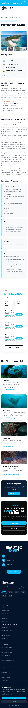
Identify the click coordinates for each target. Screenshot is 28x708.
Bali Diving (3, 607)
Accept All (14, 698)
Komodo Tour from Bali (6, 640)
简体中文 (10, 595)
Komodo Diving (4, 627)
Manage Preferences (14, 705)
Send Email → (14, 523)
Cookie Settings (5, 677)
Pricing (3, 667)
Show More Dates (14, 347)
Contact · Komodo (5, 683)
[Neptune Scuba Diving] (7, 582)
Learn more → (24, 3)
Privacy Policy (4, 672)
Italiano (4, 595)
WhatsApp (14, 528)
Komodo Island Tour (6, 633)
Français (10, 592)
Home (2, 17)
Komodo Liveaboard (6, 650)
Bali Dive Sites (4, 618)
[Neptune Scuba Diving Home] (7, 8)
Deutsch (23, 592)
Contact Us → (14, 572)
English (4, 592)
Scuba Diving (4, 658)
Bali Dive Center (9, 17)
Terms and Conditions (6, 669)
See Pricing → (14, 493)
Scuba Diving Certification (7, 660)
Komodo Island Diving (6, 638)
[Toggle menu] (25, 7)
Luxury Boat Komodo (6, 635)
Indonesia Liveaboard (6, 647)
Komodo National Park (6, 630)
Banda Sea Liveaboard (6, 655)
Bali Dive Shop (4, 621)
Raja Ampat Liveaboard (6, 652)
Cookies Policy (4, 675)
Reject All (14, 701)
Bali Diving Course (5, 613)
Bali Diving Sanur (5, 610)
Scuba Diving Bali (5, 605)
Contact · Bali (4, 680)
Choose (19, 314)
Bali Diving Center (5, 615)
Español (17, 592)
